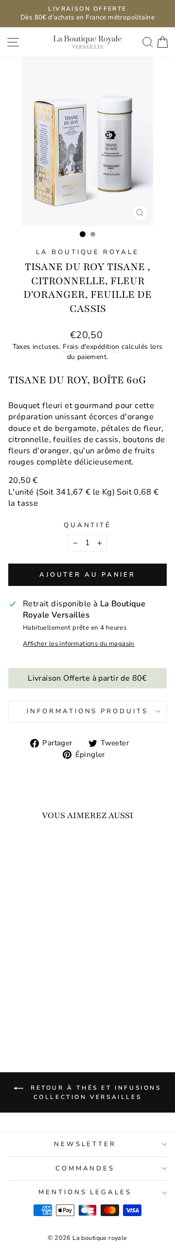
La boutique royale (88, 252)
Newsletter (85, 1144)
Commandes (85, 1168)
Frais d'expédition (91, 346)
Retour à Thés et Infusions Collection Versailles (94, 1092)
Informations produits (87, 711)
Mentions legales (85, 1192)
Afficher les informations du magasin (79, 643)
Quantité (88, 525)
